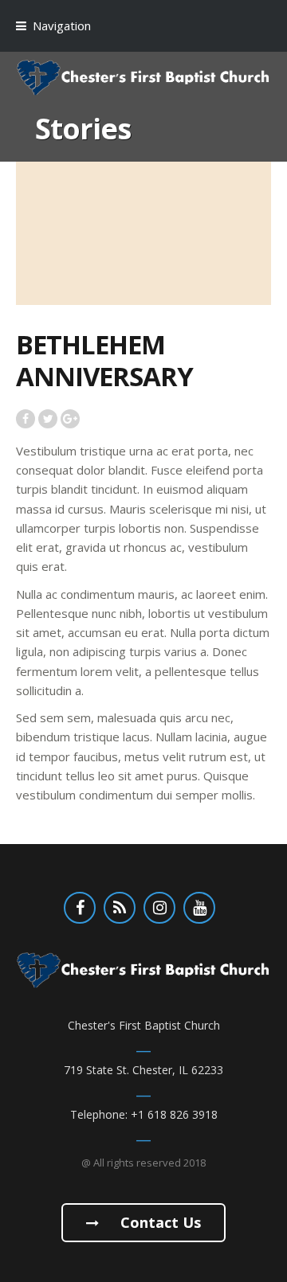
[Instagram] (159, 908)
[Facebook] (80, 908)
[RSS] (120, 908)
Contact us (158, 1222)
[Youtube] (199, 908)
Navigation (62, 25)
